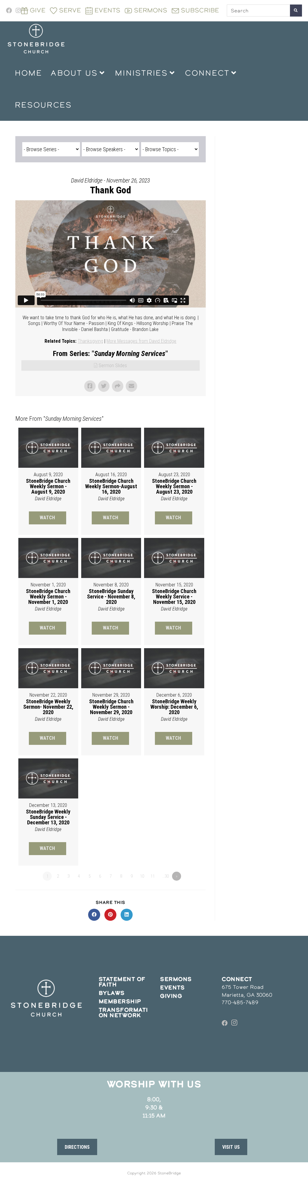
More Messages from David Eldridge (141, 341)
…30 (165, 876)
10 (142, 876)
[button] (77, 1147)
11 (152, 876)
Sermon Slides (113, 365)
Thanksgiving (90, 341)
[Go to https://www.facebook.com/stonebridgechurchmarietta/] (225, 1023)
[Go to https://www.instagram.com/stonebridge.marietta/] (234, 1023)
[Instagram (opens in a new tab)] (18, 11)
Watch (47, 517)
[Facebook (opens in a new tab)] (10, 11)
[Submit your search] (296, 11)
